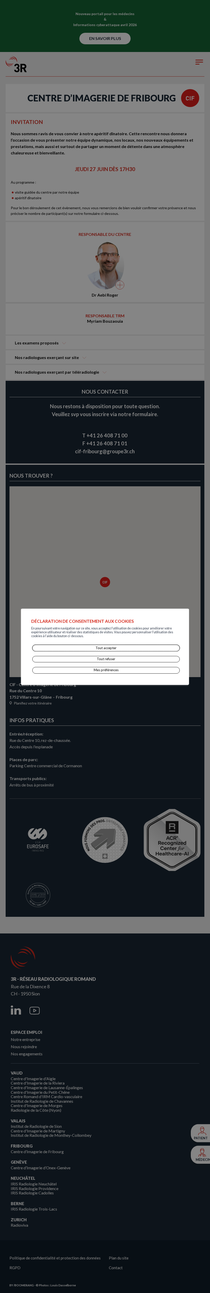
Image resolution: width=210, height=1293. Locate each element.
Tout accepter (106, 648)
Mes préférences (106, 670)
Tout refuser (106, 659)
